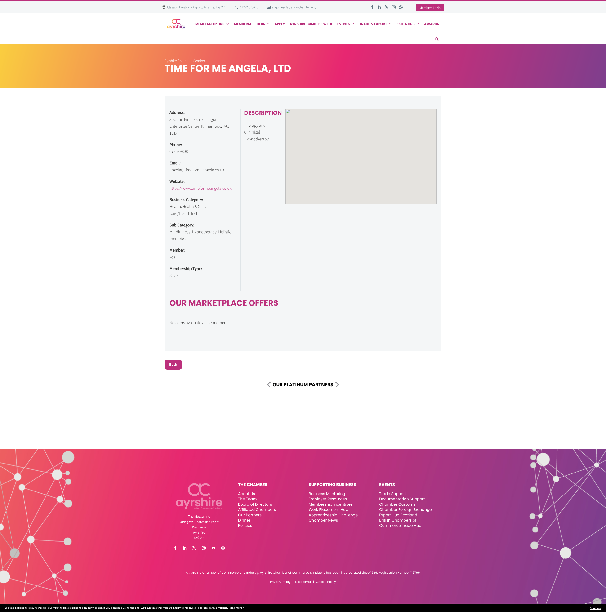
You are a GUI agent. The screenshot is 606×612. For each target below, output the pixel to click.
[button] (436, 39)
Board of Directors (255, 504)
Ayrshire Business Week (311, 24)
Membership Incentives (331, 504)
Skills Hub (406, 24)
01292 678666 (249, 7)
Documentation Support (402, 499)
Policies (245, 525)
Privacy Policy (280, 582)
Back (173, 364)
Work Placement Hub (328, 509)
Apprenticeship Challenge (333, 515)
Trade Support (392, 493)
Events (343, 24)
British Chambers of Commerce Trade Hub (400, 523)
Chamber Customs (397, 504)
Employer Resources (328, 499)
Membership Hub (209, 24)
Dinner (244, 520)
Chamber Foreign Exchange (405, 509)
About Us (246, 493)
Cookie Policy (326, 582)
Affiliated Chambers (257, 509)
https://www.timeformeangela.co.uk (200, 188)
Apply (280, 24)
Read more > (236, 608)
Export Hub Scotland (398, 515)
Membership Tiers (249, 24)
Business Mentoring (327, 493)
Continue (595, 608)
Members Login (430, 7)
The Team (247, 499)
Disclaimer (303, 582)
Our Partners (250, 515)
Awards (431, 24)
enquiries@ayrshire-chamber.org (294, 7)
